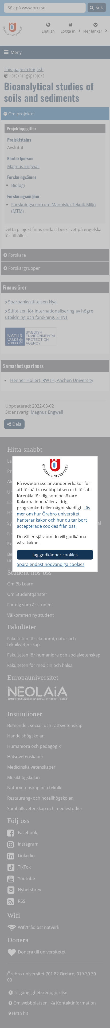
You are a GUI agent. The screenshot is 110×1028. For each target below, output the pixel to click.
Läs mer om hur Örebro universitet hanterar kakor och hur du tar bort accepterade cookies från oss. (53, 517)
